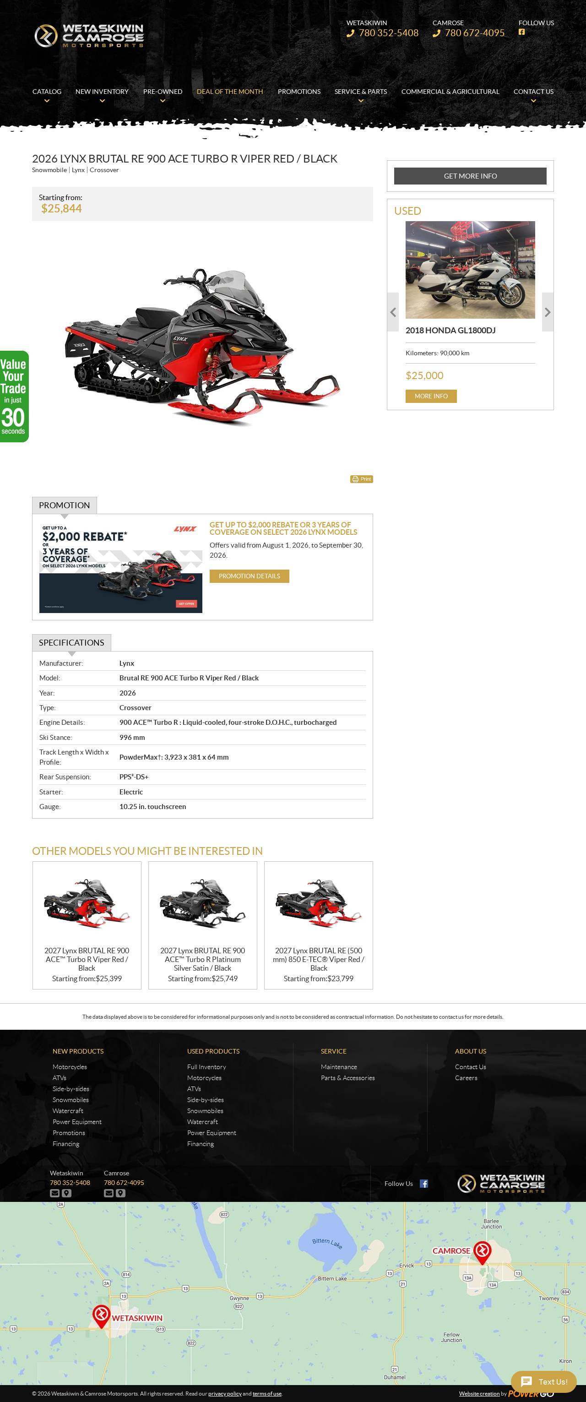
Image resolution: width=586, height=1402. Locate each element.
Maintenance (339, 1067)
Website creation (479, 1394)
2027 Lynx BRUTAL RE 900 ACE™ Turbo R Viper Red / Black (86, 959)
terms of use (267, 1394)
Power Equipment (77, 1121)
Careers (466, 1077)
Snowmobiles (71, 1099)
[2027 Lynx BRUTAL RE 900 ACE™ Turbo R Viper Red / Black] (87, 904)
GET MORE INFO (470, 176)
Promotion (64, 505)
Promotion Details (249, 576)
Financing (66, 1143)
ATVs (59, 1077)
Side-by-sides (71, 1088)
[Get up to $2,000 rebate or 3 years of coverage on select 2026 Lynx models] (121, 567)
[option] (470, 311)
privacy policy (225, 1394)
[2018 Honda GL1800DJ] (470, 269)
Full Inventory (206, 1067)
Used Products (213, 1051)
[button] (393, 312)
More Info (431, 396)
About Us (470, 1051)
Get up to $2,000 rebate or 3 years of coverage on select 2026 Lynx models (284, 528)
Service (334, 1051)
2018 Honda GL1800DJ (451, 330)
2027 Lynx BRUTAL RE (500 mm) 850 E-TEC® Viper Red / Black (318, 959)
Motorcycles (70, 1067)
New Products (78, 1051)
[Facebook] (424, 1183)
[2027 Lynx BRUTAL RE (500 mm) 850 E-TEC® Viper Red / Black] (318, 904)
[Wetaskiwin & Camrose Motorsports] (89, 35)
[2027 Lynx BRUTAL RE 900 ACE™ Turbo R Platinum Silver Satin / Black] (203, 904)
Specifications (71, 642)
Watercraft (68, 1110)
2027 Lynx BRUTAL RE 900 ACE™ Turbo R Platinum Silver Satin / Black (202, 959)
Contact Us (470, 1067)
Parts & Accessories (348, 1077)
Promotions (69, 1132)
